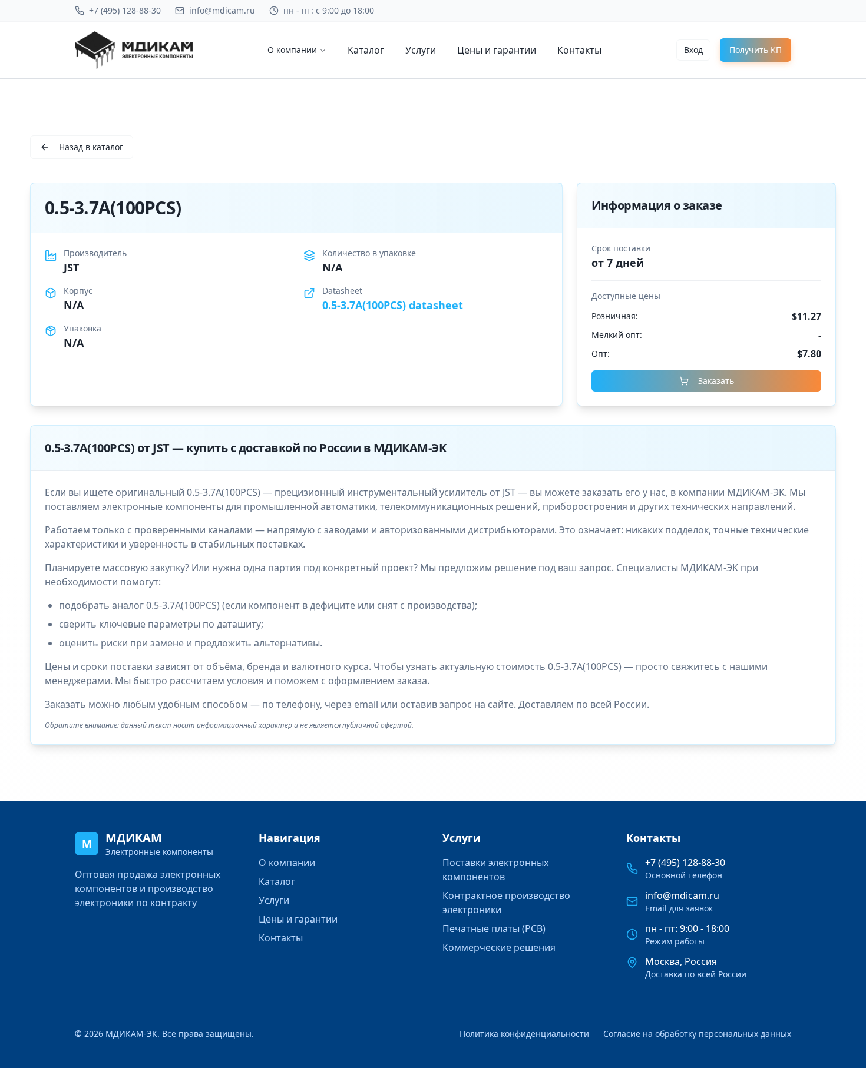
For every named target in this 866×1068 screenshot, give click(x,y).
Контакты (579, 50)
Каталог (366, 50)
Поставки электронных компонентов (495, 869)
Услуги (420, 50)
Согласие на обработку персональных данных (697, 1033)
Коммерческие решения (499, 947)
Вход (693, 49)
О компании (292, 49)
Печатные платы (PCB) (494, 928)
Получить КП (755, 49)
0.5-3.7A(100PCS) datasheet (392, 305)
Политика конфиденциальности (524, 1033)
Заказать (716, 380)
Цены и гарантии (496, 50)
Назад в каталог (91, 146)
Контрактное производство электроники (506, 902)
